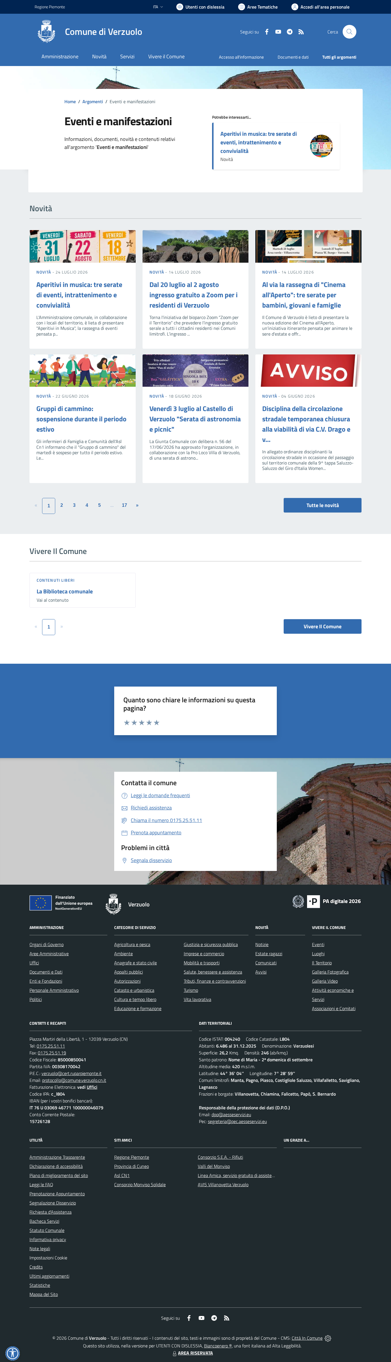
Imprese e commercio (204, 953)
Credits (36, 1266)
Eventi (318, 944)
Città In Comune (307, 1338)
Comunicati (266, 962)
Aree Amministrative (49, 953)
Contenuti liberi (56, 580)
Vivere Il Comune (322, 626)
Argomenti (92, 101)
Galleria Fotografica (330, 971)
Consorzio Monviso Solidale (140, 1184)
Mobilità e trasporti (202, 962)
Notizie (261, 944)
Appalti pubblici (128, 971)
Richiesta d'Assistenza (50, 1212)
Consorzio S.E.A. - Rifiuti (220, 1157)
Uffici (34, 962)
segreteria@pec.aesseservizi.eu (237, 1121)
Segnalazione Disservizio (52, 1202)
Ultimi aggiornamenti (49, 1276)
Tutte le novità (323, 505)
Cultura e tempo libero (135, 999)
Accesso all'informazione (241, 57)
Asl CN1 (122, 1175)
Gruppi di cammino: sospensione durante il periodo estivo (81, 418)
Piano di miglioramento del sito (58, 1175)
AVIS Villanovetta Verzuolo (223, 1184)
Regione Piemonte (50, 7)
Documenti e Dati (45, 971)
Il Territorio (322, 962)
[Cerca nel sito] (349, 32)
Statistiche (39, 1285)
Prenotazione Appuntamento (57, 1193)
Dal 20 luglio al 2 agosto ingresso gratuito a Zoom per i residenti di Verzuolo (193, 294)
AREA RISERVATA (195, 1352)
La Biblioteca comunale (65, 591)
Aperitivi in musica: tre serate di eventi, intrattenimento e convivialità (258, 142)
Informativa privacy (47, 1239)
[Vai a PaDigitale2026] (327, 901)
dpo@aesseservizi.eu (231, 1114)
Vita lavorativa (197, 999)
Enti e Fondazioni (45, 981)
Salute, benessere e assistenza (213, 971)
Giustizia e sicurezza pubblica (211, 944)
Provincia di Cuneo (131, 1166)
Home (70, 101)
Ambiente (123, 953)
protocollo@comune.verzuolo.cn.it (74, 1080)
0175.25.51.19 (52, 1052)
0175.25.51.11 (51, 1045)
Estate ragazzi (268, 953)
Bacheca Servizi (44, 1221)
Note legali (39, 1248)
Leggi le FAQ (41, 1184)
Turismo (191, 990)
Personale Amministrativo (54, 990)
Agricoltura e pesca (132, 944)
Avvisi (260, 971)
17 (124, 505)
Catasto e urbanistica (134, 990)
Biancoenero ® (218, 1345)
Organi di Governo (46, 944)
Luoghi (318, 953)
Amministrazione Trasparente (57, 1157)
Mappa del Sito (43, 1294)
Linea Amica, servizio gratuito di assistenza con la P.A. (248, 1175)
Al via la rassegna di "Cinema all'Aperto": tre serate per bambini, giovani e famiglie (303, 294)
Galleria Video (325, 981)
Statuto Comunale (46, 1230)
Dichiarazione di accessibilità (56, 1166)
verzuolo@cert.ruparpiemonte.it (72, 1073)
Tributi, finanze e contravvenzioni (215, 981)
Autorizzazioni (127, 981)
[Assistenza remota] (328, 1338)
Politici (35, 999)
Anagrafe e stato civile (135, 962)
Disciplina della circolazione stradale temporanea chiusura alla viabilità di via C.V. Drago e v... (306, 423)
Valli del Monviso (214, 1166)
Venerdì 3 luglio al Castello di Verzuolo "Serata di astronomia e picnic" (195, 418)
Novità (44, 272)
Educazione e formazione (137, 1008)
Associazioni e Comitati (334, 1008)
